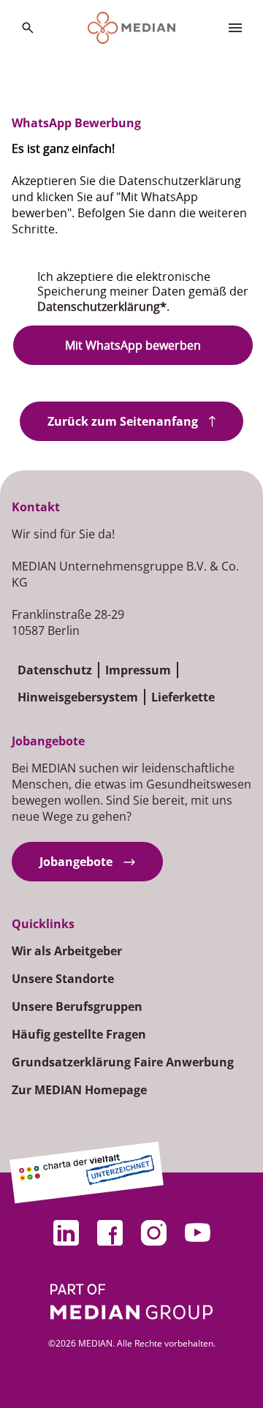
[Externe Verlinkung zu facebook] (110, 1232)
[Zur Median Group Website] (131, 1301)
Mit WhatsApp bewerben (133, 345)
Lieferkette (183, 697)
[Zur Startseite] (132, 28)
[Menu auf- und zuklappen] (235, 28)
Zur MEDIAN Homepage (79, 1090)
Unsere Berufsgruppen (77, 1006)
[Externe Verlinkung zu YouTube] (197, 1232)
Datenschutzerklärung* (102, 306)
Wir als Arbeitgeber (67, 951)
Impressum (138, 670)
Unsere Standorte (63, 979)
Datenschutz (55, 670)
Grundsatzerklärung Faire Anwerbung (123, 1062)
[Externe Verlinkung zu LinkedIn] (66, 1232)
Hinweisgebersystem (78, 697)
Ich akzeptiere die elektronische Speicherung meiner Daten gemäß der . (142, 292)
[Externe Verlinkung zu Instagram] (153, 1232)
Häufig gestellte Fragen (79, 1034)
